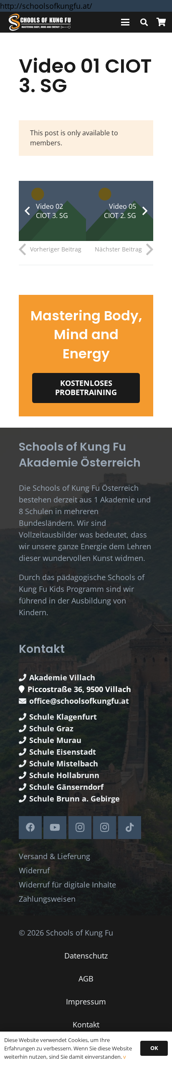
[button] (125, 22)
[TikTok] (129, 827)
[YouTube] (54, 827)
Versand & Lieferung (54, 856)
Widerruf (34, 870)
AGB (86, 979)
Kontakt (86, 1024)
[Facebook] (30, 827)
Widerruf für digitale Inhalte (67, 885)
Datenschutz (86, 956)
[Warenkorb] (161, 22)
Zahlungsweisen (47, 899)
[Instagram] (79, 827)
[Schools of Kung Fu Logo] (40, 22)
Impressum (86, 1002)
